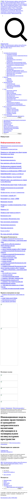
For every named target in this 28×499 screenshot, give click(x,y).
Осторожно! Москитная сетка (10, 218)
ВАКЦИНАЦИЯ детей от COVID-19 (12, 174)
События (9, 78)
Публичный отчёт (11, 98)
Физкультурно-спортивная (13, 86)
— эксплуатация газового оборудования (13, 249)
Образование (10, 58)
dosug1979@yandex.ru (9, 472)
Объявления (10, 81)
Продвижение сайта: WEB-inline (9, 497)
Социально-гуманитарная (13, 85)
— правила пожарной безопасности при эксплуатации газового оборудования (13, 267)
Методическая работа (18, 408)
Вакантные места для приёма (14, 73)
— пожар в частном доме (9, 257)
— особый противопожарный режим (12, 288)
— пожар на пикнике (7, 259)
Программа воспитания (13, 97)
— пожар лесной (6, 261)
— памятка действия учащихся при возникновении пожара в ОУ (12, 279)
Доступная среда (11, 74)
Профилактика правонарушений (11, 166)
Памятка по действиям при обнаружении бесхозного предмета (14, 153)
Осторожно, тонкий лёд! (8, 195)
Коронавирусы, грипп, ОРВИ (10, 198)
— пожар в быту (6, 247)
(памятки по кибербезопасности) (11, 168)
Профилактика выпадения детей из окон (13, 184)
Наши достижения (11, 93)
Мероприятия (7, 121)
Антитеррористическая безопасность (16, 105)
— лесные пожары (6, 274)
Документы (9, 57)
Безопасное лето (6, 215)
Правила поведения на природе (10, 212)
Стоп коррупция (8, 114)
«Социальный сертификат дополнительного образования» (15, 103)
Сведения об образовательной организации (15, 120)
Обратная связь (4, 43)
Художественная (11, 83)
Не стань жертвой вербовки (10, 234)
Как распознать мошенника (9, 221)
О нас (5, 89)
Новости (6, 77)
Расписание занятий (12, 90)
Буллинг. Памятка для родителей (11, 177)
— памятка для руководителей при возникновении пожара (12, 282)
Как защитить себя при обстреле (11, 163)
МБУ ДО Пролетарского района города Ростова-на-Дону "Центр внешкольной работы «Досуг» (14, 463)
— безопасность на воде (8, 299)
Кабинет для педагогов (12, 109)
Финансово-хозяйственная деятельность (17, 71)
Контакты (6, 132)
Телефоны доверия (11, 113)
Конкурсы (9, 79)
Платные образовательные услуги (15, 70)
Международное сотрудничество (15, 75)
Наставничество (11, 96)
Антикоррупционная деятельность (15, 116)
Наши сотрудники (11, 108)
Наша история (10, 91)
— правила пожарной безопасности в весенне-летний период (12, 255)
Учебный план (7, 124)
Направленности (8, 82)
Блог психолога (7, 106)
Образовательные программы (11, 128)
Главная (3, 408)
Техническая (10, 87)
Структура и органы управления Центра (17, 55)
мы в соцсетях (7, 474)
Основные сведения (12, 54)
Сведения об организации (10, 53)
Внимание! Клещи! (7, 201)
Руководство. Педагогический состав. (16, 62)
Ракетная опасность (7, 157)
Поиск (5, 481)
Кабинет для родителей (13, 110)
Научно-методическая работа (14, 94)
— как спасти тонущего (8, 301)
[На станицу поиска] (15, 41)
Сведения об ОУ (8, 485)
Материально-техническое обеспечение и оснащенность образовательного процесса (17, 65)
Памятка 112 (5, 209)
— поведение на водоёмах (9, 298)
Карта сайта (7, 483)
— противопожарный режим (10, 276)
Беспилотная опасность (8, 160)
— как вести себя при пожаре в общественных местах (11, 244)
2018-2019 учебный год (7, 451)
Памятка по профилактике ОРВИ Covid (13, 171)
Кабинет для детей (11, 112)
